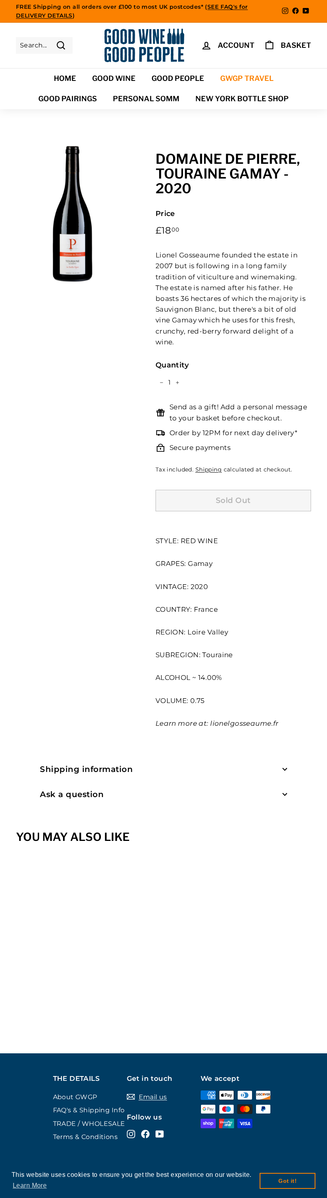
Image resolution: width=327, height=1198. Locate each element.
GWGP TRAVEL (247, 78)
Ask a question (72, 794)
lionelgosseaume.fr (244, 723)
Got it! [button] (287, 1181)
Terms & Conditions (85, 1137)
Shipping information (86, 769)
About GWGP (75, 1097)
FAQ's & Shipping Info (89, 1110)
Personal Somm (146, 98)
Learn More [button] (30, 1185)
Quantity (172, 365)
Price (165, 213)
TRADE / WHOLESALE (89, 1123)
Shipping (208, 469)
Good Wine (114, 78)
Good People (178, 78)
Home (65, 78)
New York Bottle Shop (242, 98)
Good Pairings (67, 98)
